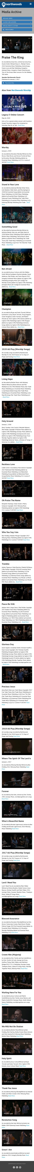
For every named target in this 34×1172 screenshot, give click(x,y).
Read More (21, 125)
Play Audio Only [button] (9, 83)
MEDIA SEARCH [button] (9, 29)
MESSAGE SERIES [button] (7, 18)
